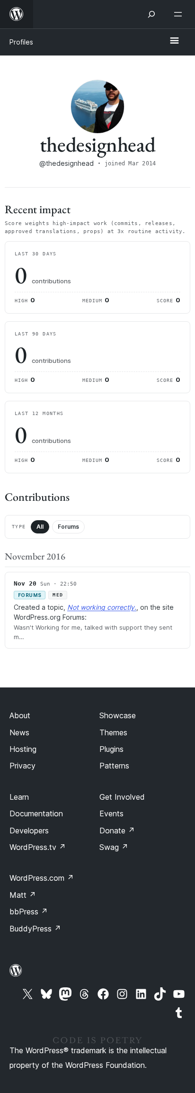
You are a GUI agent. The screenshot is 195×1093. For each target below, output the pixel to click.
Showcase (117, 715)
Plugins (111, 749)
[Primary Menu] (174, 41)
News (19, 732)
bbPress (28, 911)
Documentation (36, 813)
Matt (22, 895)
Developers (29, 830)
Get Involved (122, 797)
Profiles (21, 42)
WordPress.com (41, 878)
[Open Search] (151, 14)
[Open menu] (180, 14)
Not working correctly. (101, 607)
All (40, 526)
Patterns (114, 765)
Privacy (22, 765)
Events (111, 813)
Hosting (22, 749)
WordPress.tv (37, 847)
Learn (19, 797)
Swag (113, 847)
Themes (113, 732)
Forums (68, 526)
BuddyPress (35, 928)
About (19, 715)
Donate (117, 830)
